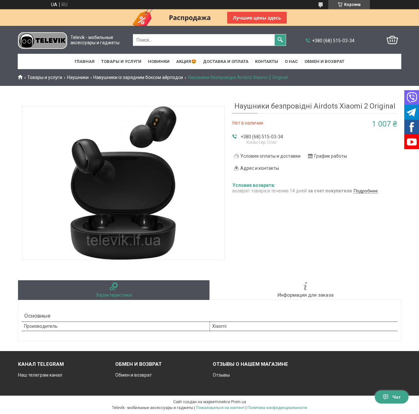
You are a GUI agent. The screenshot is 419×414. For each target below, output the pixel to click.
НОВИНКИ (159, 61)
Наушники (78, 77)
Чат (396, 397)
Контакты (266, 61)
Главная (85, 61)
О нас (291, 61)
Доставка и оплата (225, 61)
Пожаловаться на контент (220, 407)
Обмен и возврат (324, 61)
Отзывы (221, 375)
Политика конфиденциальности (277, 407)
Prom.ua (238, 402)
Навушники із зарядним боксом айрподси (138, 77)
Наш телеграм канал (40, 375)
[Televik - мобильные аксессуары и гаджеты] (42, 40)
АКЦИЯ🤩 (186, 61)
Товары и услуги (121, 61)
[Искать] (280, 40)
